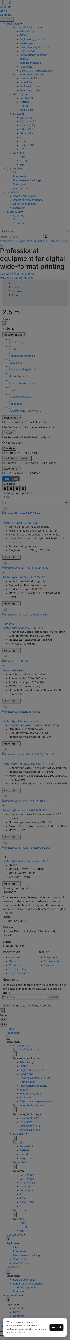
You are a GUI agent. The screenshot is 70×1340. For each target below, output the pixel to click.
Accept (56, 1327)
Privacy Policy (18, 1332)
